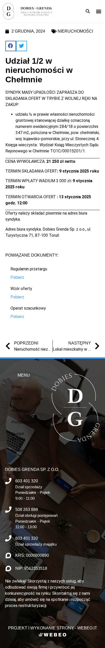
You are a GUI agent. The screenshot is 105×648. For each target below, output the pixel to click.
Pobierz (17, 277)
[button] (99, 11)
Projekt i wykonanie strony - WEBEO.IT (52, 628)
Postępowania (23, 422)
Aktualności (21, 410)
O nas (16, 387)
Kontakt (17, 450)
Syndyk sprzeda (18, 436)
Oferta (16, 398)
